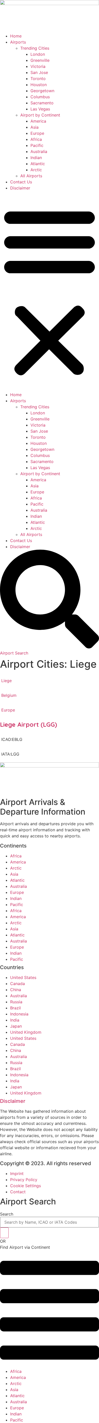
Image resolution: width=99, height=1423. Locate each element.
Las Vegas (40, 108)
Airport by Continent (40, 115)
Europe (37, 133)
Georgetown (42, 90)
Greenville (40, 60)
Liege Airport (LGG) (28, 724)
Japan (16, 1026)
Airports (18, 42)
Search (6, 1214)
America (38, 121)
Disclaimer (20, 187)
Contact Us (21, 181)
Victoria (37, 66)
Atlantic (37, 163)
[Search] (4, 1232)
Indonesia (19, 1013)
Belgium (8, 695)
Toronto (38, 78)
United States (23, 977)
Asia (34, 127)
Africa (36, 139)
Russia (16, 1001)
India (14, 1020)
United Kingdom (25, 1032)
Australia (38, 151)
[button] (49, 291)
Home (16, 36)
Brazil (15, 1007)
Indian (36, 157)
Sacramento (42, 102)
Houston (38, 84)
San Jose (39, 72)
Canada (17, 983)
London (37, 54)
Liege (6, 680)
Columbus (40, 96)
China (15, 989)
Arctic (36, 169)
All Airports (31, 175)
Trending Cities (34, 48)
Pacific (36, 145)
